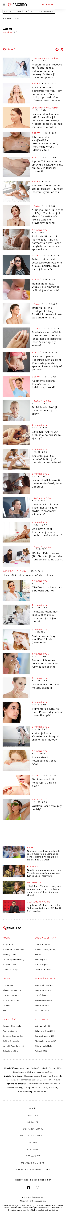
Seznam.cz (47, 4)
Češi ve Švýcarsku (11, 1041)
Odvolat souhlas (33, 1163)
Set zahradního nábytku (28, 1080)
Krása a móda (41, 401)
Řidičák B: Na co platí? (45, 1041)
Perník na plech (42, 1010)
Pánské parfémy (41, 1091)
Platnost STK (41, 1051)
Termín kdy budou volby (13, 959)
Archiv (33, 1142)
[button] (16, 68)
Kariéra (33, 1115)
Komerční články (15, 571)
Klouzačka (11, 1080)
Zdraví (36, 133)
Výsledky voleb (9, 954)
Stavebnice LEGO (51, 1084)
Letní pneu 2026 (42, 1026)
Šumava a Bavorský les (13, 1036)
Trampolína (46, 1076)
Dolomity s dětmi (10, 1051)
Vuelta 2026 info (42, 944)
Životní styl (40, 230)
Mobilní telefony (34, 1084)
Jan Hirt (38, 954)
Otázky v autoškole (43, 1046)
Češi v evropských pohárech (40, 1072)
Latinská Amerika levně (13, 1046)
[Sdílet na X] (61, 49)
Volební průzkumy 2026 (13, 949)
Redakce (33, 1122)
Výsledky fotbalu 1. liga (13, 990)
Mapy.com (24, 1068)
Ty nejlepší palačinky (44, 985)
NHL (5, 1010)
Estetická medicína (45, 58)
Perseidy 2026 (55, 1068)
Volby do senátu (10, 964)
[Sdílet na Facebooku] (57, 49)
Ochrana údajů (33, 1129)
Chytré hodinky (25, 1091)
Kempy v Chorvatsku (12, 1026)
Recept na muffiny (43, 990)
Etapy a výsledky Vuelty (45, 949)
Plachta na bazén (31, 1076)
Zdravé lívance (41, 995)
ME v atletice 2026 (11, 1000)
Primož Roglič (41, 964)
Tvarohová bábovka (43, 1000)
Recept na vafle (42, 1005)
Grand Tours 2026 (43, 969)
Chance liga (8, 985)
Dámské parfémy (14, 1087)
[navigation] (3, 4)
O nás (33, 1108)
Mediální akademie (33, 1136)
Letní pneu (29, 1087)
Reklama (33, 1149)
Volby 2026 (8, 944)
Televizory (53, 1087)
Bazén (19, 1076)
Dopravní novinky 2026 (45, 1036)
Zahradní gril (46, 1080)
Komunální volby (10, 969)
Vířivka (57, 1080)
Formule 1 (7, 1005)
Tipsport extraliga (11, 995)
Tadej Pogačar (41, 959)
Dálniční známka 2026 (45, 1031)
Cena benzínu (19, 1072)
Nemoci (37, 255)
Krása (36, 83)
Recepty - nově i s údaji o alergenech (29, 12)
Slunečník (56, 1076)
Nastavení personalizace (33, 1170)
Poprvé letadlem (10, 1031)
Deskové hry (41, 1087)
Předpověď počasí (38, 1068)
